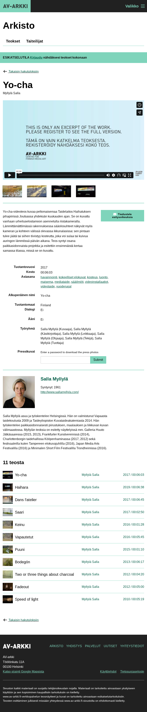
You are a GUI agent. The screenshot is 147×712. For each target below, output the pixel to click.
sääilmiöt (77, 281)
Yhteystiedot (132, 646)
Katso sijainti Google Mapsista (23, 671)
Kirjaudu (36, 57)
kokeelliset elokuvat (72, 277)
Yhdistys (74, 646)
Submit (98, 359)
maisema (47, 281)
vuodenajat (63, 286)
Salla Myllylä (54, 378)
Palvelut (93, 646)
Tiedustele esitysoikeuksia (122, 216)
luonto (103, 277)
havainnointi (49, 277)
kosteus (92, 277)
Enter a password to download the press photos (69, 352)
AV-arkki (15, 6)
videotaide (48, 286)
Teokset (13, 41)
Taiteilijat (34, 41)
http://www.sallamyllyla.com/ (60, 392)
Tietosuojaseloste (132, 671)
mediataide (62, 281)
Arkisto (56, 646)
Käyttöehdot (108, 671)
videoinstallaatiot (96, 281)
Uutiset (110, 646)
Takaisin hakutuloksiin (24, 71)
